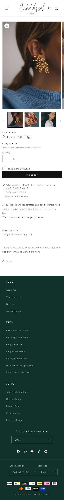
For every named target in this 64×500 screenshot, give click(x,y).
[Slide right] (60, 120)
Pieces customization (17, 330)
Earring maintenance (16, 358)
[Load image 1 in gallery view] (15, 119)
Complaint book (14, 413)
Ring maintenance (15, 351)
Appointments (13, 311)
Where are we (13, 297)
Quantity (6, 152)
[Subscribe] (49, 439)
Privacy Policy (13, 406)
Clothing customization (18, 337)
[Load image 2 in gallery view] (32, 119)
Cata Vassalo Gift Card (18, 372)
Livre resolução (14, 420)
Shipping (18, 147)
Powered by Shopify (41, 494)
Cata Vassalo (27, 494)
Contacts (11, 304)
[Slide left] (3, 120)
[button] (6, 8)
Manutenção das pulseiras (19, 365)
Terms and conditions (17, 392)
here (58, 247)
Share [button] (9, 261)
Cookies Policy (13, 399)
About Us (11, 289)
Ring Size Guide (14, 344)
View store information (17, 196)
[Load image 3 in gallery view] (48, 119)
